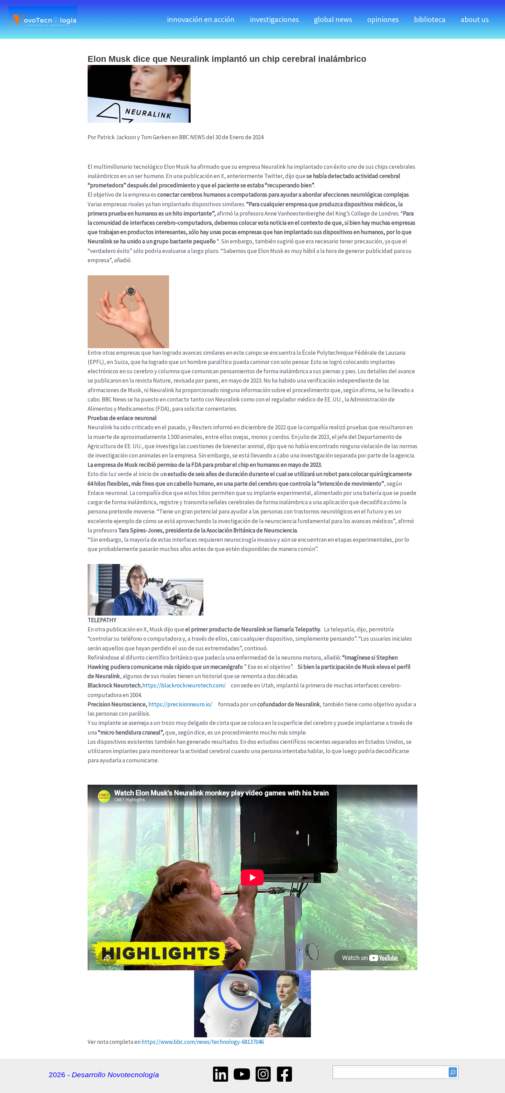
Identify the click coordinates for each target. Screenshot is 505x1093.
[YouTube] (241, 1074)
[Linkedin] (220, 1074)
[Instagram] (263, 1074)
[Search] (453, 1072)
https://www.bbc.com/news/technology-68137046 (203, 1042)
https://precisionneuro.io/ (180, 704)
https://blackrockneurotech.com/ (184, 685)
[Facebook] (284, 1074)
